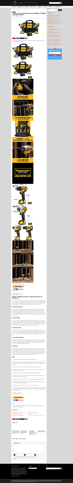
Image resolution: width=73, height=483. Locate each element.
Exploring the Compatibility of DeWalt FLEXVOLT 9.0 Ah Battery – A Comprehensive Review (33, 432)
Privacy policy (58, 6)
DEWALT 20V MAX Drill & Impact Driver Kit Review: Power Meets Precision (16, 432)
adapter (27, 323)
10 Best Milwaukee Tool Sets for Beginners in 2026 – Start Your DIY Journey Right (54, 36)
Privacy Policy (16, 476)
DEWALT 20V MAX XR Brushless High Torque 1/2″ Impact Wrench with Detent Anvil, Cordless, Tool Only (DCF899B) (54, 40)
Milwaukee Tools (20, 6)
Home (13, 9)
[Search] (61, 3)
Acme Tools (14, 6)
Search (49, 8)
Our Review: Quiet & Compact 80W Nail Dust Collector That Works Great (54, 15)
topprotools (13, 16)
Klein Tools (27, 6)
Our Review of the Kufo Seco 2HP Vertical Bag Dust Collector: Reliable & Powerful (54, 23)
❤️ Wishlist (40, 6)
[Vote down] (14, 18)
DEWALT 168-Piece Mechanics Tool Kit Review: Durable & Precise (24, 432)
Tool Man (49, 29)
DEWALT (35, 303)
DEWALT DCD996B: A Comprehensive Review (41, 431)
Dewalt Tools (32, 6)
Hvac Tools (45, 6)
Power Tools (51, 6)
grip (29, 331)
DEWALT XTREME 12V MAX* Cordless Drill (25, 385)
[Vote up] (15, 18)
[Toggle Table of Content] (21, 294)
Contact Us (12, 476)
